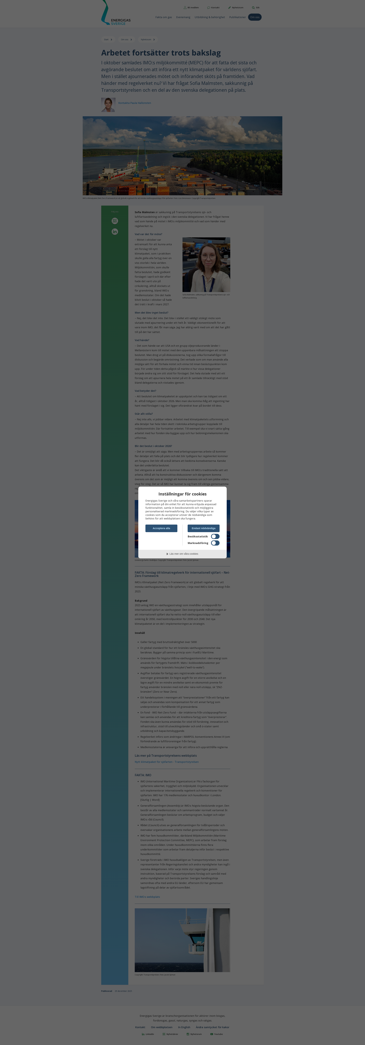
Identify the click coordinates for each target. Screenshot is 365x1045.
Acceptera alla (161, 528)
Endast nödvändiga (203, 528)
